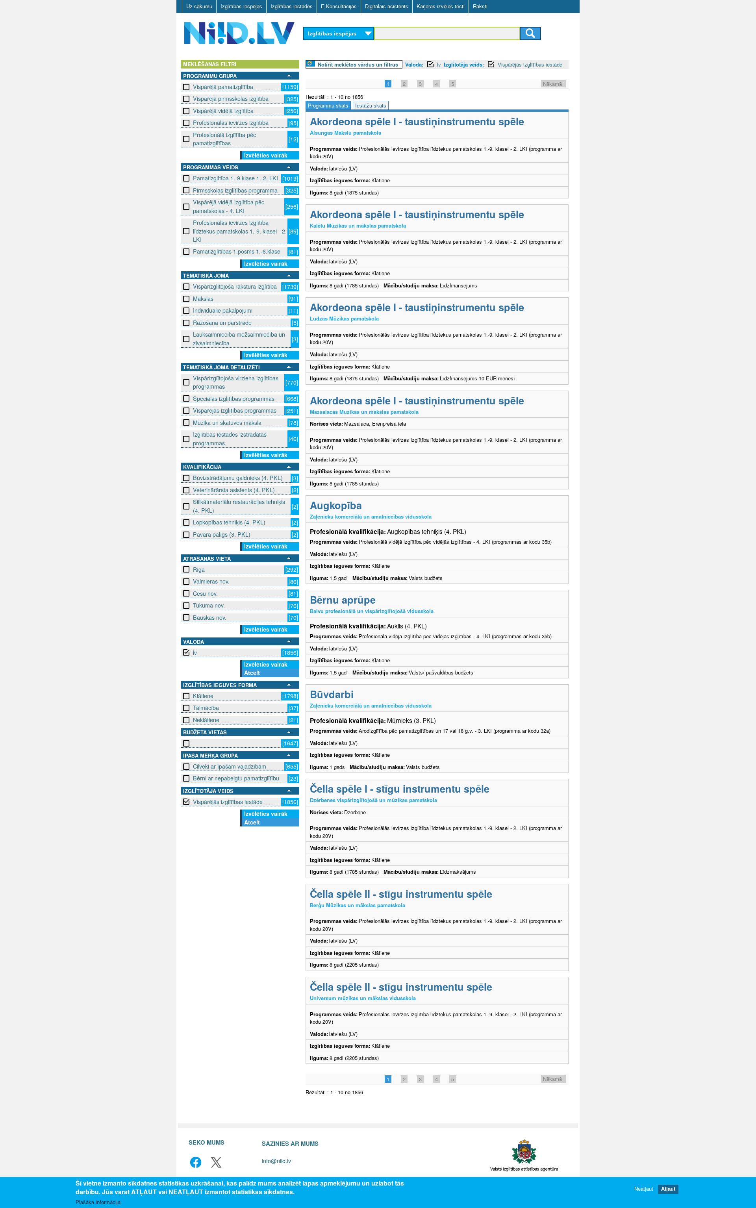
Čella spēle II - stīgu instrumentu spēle (401, 893)
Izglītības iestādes (292, 6)
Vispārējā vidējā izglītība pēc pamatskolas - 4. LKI (228, 206)
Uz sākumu (199, 6)
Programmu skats (328, 105)
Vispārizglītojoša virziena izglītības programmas (235, 382)
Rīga (199, 569)
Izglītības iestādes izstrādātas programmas (230, 438)
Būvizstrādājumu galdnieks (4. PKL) (238, 478)
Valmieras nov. (211, 581)
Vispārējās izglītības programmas (234, 410)
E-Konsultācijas (339, 6)
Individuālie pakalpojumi (222, 310)
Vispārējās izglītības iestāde (228, 802)
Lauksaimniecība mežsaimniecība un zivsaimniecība (239, 338)
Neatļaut (643, 1189)
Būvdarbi (332, 694)
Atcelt (252, 672)
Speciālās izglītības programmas (233, 398)
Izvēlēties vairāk (265, 155)
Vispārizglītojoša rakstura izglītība (235, 286)
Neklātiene (206, 720)
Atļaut (668, 1189)
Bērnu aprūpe (343, 599)
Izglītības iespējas (241, 6)
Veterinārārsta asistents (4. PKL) (234, 490)
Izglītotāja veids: (464, 64)
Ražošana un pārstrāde (222, 322)
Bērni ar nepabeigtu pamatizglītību (236, 778)
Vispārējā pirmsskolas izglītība (231, 98)
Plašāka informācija (98, 1203)
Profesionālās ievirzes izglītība (231, 122)
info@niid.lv (276, 1160)
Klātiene (203, 696)
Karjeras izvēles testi (441, 6)
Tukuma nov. (209, 605)
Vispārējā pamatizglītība (223, 87)
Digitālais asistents (386, 6)
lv (195, 652)
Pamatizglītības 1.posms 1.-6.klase (236, 251)
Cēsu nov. (205, 593)
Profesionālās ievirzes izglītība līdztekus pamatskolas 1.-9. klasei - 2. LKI (240, 231)
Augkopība (336, 505)
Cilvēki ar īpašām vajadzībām (229, 766)
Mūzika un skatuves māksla (227, 422)
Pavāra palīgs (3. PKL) (221, 534)
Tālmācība (206, 707)
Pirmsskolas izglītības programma (235, 190)
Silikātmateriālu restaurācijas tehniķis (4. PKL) (239, 506)
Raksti (480, 6)
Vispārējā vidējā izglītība (223, 111)
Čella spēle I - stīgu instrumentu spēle (399, 788)
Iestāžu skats (370, 105)
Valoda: (414, 64)
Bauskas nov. (209, 617)
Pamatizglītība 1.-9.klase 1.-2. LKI (235, 178)
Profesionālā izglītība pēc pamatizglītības (224, 139)
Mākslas (203, 298)
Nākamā (552, 83)
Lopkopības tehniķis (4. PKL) (229, 522)
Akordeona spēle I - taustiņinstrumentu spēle (417, 121)
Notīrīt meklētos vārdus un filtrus (358, 64)
